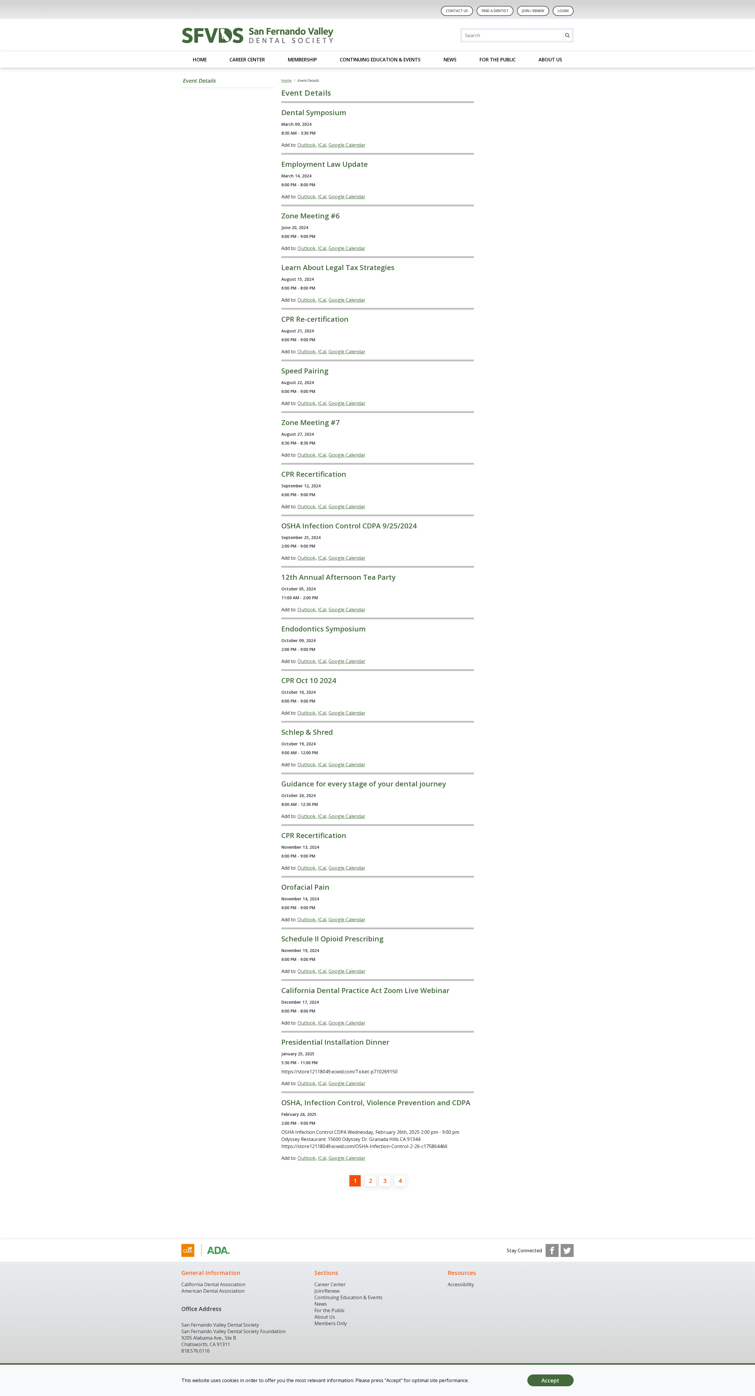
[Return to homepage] (257, 35)
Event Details (199, 80)
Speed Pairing (304, 370)
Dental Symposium (313, 112)
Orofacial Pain (305, 887)
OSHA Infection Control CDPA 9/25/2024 (349, 525)
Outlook (307, 145)
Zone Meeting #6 (310, 216)
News (450, 59)
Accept (550, 1380)
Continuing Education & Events (380, 59)
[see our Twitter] (567, 1250)
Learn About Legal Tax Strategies (338, 267)
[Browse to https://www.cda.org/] (211, 1250)
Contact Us (457, 10)
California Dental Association (213, 1284)
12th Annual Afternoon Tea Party (338, 577)
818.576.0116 (195, 1351)
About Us (550, 59)
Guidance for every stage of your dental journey (363, 783)
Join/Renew (326, 1291)
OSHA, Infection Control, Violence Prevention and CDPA (375, 1102)
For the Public (498, 59)
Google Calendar (347, 145)
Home (200, 59)
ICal (322, 145)
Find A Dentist (495, 10)
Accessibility (461, 1284)
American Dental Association (212, 1291)
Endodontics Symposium (323, 628)
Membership (302, 59)
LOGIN (563, 10)
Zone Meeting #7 (310, 422)
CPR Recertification (313, 474)
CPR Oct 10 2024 (308, 680)
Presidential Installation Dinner (335, 1042)
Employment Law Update (324, 164)
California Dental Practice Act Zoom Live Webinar (365, 990)
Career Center (247, 59)
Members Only (330, 1323)
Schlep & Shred (307, 732)
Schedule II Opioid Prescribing (332, 938)
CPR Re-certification (315, 319)
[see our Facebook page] (552, 1250)
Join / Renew (533, 10)
